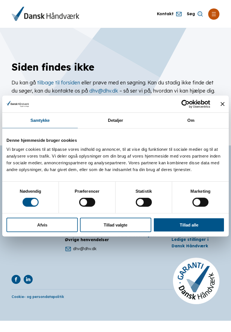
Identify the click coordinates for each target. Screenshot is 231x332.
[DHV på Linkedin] (28, 279)
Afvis (42, 224)
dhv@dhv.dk (103, 91)
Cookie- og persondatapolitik (38, 297)
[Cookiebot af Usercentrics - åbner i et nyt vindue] (185, 104)
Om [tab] (190, 120)
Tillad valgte (115, 224)
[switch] (87, 202)
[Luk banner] (223, 104)
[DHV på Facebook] (16, 279)
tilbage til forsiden (58, 82)
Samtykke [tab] (40, 120)
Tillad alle (189, 224)
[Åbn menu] (213, 14)
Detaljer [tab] (115, 120)
